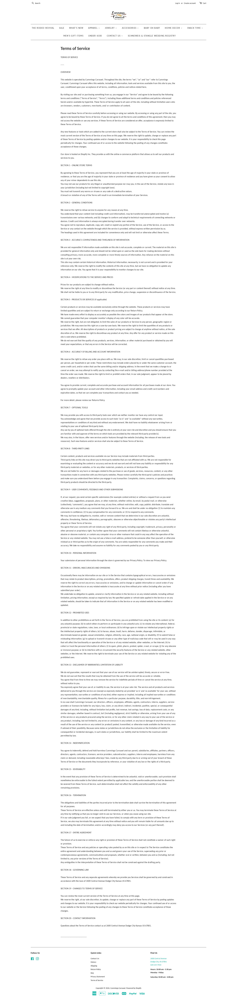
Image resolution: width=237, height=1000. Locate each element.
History (93, 962)
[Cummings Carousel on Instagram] (37, 959)
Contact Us (114, 36)
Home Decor (173, 28)
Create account (190, 3)
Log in (177, 3)
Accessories (129, 28)
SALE (61, 28)
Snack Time (194, 28)
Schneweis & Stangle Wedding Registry (152, 36)
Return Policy (96, 969)
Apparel (93, 28)
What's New (76, 28)
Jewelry (110, 28)
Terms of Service (97, 980)
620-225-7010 (155, 965)
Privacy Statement (98, 977)
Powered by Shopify (133, 988)
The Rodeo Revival (43, 28)
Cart (204, 3)
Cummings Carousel (117, 988)
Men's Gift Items (73, 36)
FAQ (92, 973)
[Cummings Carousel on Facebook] (32, 959)
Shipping (94, 966)
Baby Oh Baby (152, 28)
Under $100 (95, 36)
